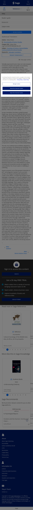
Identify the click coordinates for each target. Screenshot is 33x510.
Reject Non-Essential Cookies (16, 92)
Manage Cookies (16, 84)
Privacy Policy (20, 79)
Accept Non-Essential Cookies (16, 88)
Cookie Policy (26, 79)
